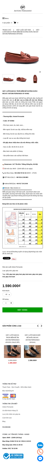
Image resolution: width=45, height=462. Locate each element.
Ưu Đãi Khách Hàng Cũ (10, 410)
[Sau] (40, 72)
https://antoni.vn (15, 188)
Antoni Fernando (17, 267)
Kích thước (5, 291)
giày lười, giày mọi (23, 30)
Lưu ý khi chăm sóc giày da (11, 414)
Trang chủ (6, 30)
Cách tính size (7, 418)
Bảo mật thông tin (8, 391)
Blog (3, 421)
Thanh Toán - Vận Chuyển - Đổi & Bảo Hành (16, 387)
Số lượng (5, 299)
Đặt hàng (22, 310)
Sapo (13, 399)
